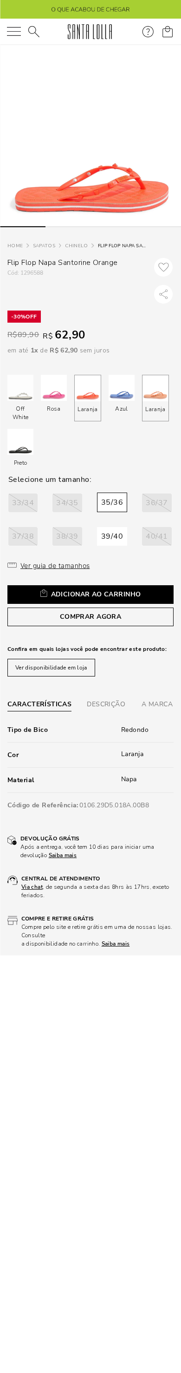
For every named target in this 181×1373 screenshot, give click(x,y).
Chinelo (76, 246)
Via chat (32, 887)
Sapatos (44, 246)
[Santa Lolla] (90, 31)
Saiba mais (63, 855)
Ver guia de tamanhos (55, 565)
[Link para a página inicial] (15, 246)
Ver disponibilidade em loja (51, 667)
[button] (23, 503)
